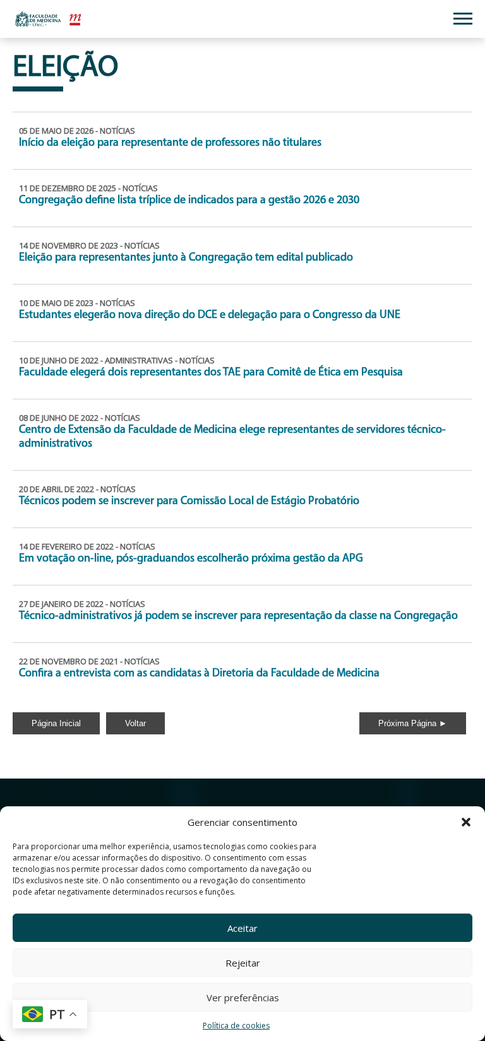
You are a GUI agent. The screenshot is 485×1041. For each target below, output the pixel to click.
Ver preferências (243, 997)
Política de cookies (236, 1025)
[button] (466, 822)
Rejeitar (242, 962)
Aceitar (242, 928)
